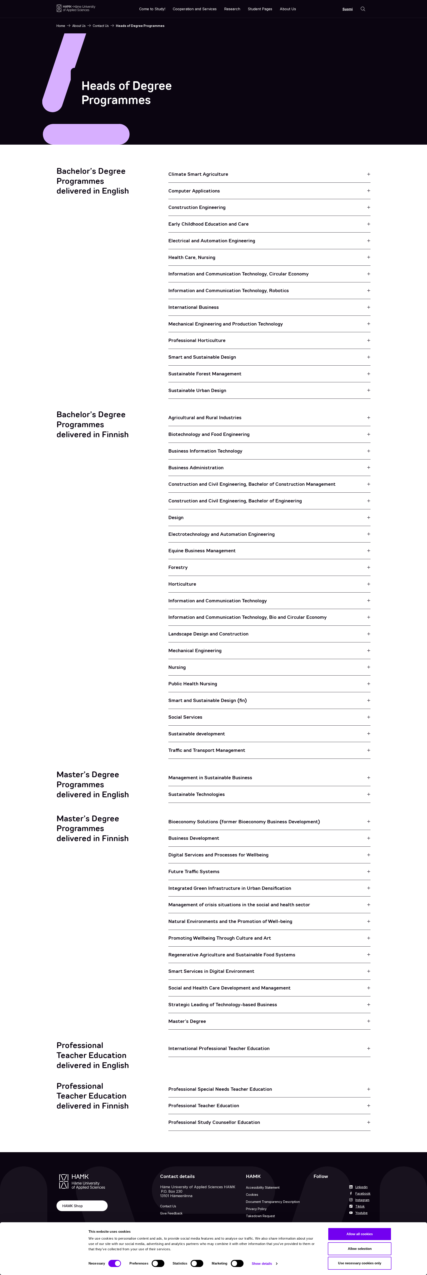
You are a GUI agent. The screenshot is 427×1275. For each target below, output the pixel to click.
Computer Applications (194, 191)
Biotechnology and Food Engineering (209, 434)
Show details (262, 1263)
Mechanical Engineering (195, 650)
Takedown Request (260, 1216)
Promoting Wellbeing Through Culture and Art (219, 938)
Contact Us (101, 26)
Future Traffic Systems (194, 871)
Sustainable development (196, 734)
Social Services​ (185, 717)
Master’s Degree (187, 1021)
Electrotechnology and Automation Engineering (221, 534)
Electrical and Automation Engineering (211, 240)
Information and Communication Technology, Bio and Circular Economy (247, 617)
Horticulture (182, 584)
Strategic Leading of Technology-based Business (222, 1004)
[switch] (158, 1263)
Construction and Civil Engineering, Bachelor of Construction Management (252, 484)
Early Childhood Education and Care (208, 224)
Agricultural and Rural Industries (205, 417)
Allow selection (360, 1249)
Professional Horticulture (197, 340)
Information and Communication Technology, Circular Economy (238, 274)
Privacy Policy (256, 1209)
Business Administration (196, 467)
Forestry (178, 567)
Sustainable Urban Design (197, 390)
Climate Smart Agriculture (198, 174)
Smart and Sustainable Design (202, 357)
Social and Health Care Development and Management (229, 988)
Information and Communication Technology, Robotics (228, 290)
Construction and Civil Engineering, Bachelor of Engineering (235, 501)
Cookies (252, 1194)
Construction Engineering (197, 207)
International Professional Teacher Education (219, 1048)
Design (175, 517)
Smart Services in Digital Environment (211, 971)
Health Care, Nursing (191, 257)
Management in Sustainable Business (210, 777)
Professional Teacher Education (203, 1105)
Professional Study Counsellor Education (214, 1122)
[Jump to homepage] (75, 8)
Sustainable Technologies (196, 794)
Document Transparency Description (273, 1202)
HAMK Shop (72, 1206)
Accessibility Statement (263, 1187)
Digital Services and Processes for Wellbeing (218, 855)
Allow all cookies (359, 1234)
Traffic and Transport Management (206, 750)
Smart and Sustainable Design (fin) (207, 700)
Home (60, 26)
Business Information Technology (205, 451)
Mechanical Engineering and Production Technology (225, 324)
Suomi (347, 9)
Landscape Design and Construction (208, 634)
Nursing (177, 667)
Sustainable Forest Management (205, 373)
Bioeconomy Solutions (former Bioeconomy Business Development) (244, 821)
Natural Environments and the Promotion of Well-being (230, 921)
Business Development (193, 838)
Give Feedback (171, 1213)
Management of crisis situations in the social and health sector (239, 904)
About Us (79, 26)
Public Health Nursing (192, 683)
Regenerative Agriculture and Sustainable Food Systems (231, 954)
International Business (193, 307)
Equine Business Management (202, 550)
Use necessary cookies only (359, 1263)
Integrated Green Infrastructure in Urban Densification (229, 888)
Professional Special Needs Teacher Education (220, 1089)
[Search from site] (363, 9)
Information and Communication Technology (217, 600)
